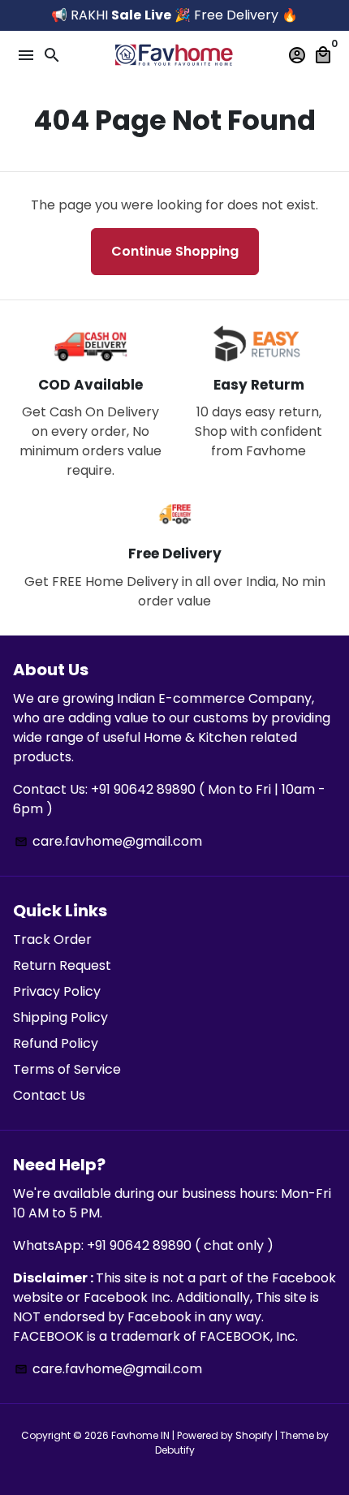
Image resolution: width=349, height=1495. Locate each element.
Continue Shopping (175, 251)
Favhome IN (140, 1435)
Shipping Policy (60, 1017)
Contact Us (49, 1095)
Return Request (62, 965)
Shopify (254, 1435)
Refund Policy (55, 1043)
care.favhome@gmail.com (108, 841)
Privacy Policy (57, 991)
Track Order (52, 939)
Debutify (175, 1450)
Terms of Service (67, 1069)
